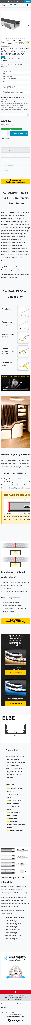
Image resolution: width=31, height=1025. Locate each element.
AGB (23, 1016)
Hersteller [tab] (5, 170)
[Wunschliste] (22, 1)
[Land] (14, 1)
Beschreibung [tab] (6, 150)
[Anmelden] (8, 1)
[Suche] (20, 1)
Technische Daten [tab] (7, 155)
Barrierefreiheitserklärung (13, 1016)
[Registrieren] (11, 1)
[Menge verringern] (8, 135)
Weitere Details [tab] (7, 160)
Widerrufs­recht (6, 1012)
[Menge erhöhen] (8, 132)
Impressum (26, 1012)
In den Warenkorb (19, 133)
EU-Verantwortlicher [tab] (8, 165)
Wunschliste (6, 138)
